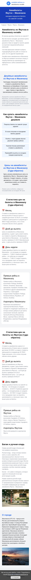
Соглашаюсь (15, 577)
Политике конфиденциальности (18, 574)
